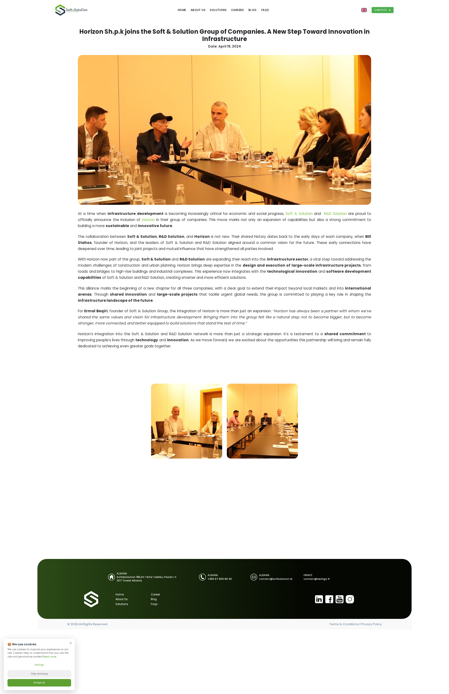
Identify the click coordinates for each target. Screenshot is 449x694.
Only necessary (39, 673)
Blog (252, 10)
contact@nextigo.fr (317, 579)
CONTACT (380, 9)
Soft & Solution (299, 213)
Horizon (148, 219)
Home (182, 10)
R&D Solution (335, 213)
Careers (237, 10)
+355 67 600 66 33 (220, 579)
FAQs (265, 10)
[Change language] (364, 10)
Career (155, 594)
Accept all (39, 682)
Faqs (154, 604)
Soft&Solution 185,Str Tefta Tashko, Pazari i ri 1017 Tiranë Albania (146, 578)
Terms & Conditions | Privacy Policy (355, 624)
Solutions (218, 10)
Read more (49, 656)
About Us (198, 10)
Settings (39, 664)
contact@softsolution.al (275, 579)
